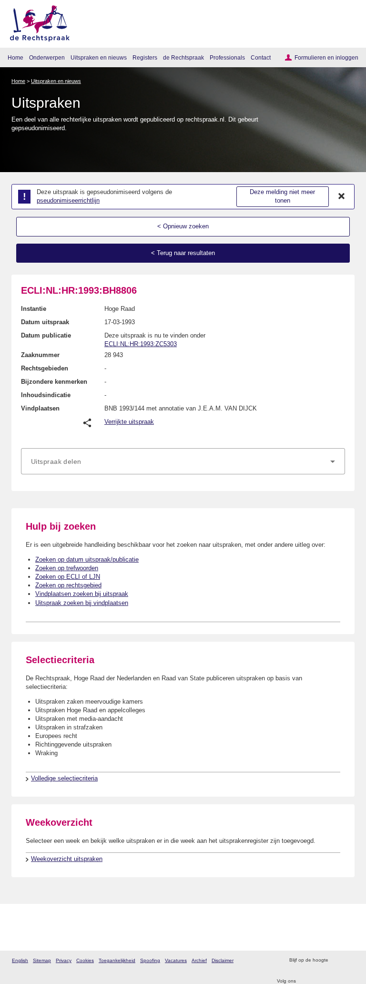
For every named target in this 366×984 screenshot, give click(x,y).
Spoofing (150, 960)
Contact (261, 57)
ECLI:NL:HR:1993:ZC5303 (140, 344)
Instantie (33, 308)
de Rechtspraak (183, 57)
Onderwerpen (47, 57)
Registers (144, 57)
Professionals (227, 57)
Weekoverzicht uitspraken (66, 858)
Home (15, 57)
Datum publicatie (46, 335)
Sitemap (42, 960)
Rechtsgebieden (44, 368)
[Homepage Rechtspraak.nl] (36, 21)
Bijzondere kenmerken (54, 381)
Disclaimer (223, 960)
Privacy (63, 960)
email (349, 960)
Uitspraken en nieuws (99, 57)
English (20, 960)
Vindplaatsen (40, 408)
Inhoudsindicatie (46, 395)
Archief (199, 960)
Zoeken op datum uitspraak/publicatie (87, 559)
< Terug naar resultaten (183, 252)
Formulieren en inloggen (326, 57)
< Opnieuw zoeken (183, 226)
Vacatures (176, 960)
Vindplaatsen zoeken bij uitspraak (81, 593)
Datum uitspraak (45, 322)
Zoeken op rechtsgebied (68, 585)
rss (337, 960)
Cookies (85, 960)
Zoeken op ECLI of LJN (67, 576)
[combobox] (183, 461)
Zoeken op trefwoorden (66, 568)
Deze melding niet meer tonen (282, 196)
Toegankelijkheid (117, 960)
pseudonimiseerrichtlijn (68, 200)
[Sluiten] (341, 196)
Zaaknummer (40, 355)
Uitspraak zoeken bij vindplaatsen (81, 602)
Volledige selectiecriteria (64, 778)
